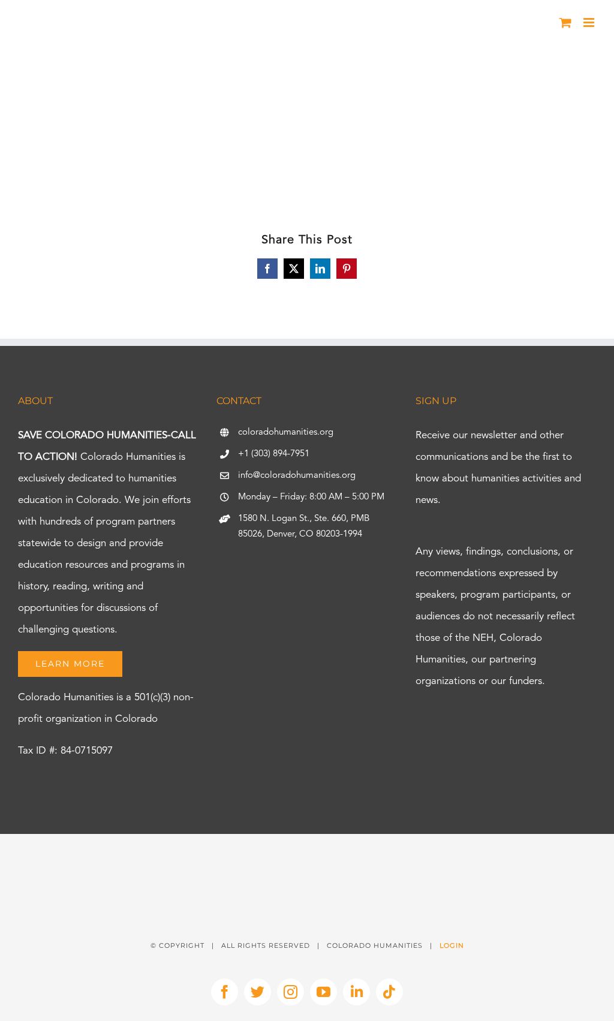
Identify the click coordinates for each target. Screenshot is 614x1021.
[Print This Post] (307, 855)
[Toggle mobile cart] (565, 22)
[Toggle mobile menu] (589, 22)
